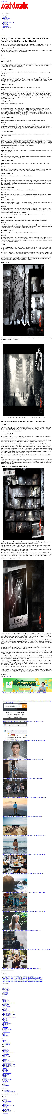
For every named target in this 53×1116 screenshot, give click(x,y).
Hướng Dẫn (8, 676)
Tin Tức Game (6, 1032)
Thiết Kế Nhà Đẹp (7, 1029)
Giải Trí (5, 23)
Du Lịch (5, 1005)
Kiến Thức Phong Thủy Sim (9, 1017)
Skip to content (4, 1)
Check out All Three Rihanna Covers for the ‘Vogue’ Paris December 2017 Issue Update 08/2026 (24, 835)
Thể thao (5, 1028)
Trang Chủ (5, 16)
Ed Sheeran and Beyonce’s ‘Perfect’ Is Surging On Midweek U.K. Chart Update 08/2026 (22, 816)
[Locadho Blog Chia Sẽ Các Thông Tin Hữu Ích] (14, 8)
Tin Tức (5, 17)
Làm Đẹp (5, 1018)
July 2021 (5, 992)
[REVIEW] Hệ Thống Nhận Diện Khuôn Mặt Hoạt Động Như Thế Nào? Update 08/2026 (23, 759)
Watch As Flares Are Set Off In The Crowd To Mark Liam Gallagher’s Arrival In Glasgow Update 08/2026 (26, 949)
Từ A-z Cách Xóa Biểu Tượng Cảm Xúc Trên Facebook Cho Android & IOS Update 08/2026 (24, 740)
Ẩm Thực (5, 19)
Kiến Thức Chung (7, 18)
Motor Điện (5, 1020)
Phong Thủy (6, 26)
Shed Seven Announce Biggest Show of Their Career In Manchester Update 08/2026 (21, 930)
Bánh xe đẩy (7, 1090)
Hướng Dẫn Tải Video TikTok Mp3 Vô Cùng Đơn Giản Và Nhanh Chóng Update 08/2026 (23, 721)
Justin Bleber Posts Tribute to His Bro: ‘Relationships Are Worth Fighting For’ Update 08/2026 (24, 892)
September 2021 (6, 989)
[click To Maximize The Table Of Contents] (1, 54)
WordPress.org (6, 1044)
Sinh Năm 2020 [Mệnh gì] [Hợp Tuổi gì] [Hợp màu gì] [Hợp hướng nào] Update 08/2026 (22, 981)
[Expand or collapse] (1, 55)
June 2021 (5, 993)
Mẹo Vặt (5, 1019)
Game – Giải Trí (6, 1006)
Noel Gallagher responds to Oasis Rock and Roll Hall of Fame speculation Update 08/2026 (23, 778)
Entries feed (5, 1041)
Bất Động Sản (6, 1001)
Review (5, 21)
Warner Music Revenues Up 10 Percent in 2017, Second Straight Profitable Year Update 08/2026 (24, 797)
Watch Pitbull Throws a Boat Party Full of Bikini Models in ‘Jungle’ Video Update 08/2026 (23, 873)
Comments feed (6, 1043)
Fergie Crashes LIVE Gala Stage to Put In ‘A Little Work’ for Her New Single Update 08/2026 (24, 911)
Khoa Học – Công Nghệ (8, 22)
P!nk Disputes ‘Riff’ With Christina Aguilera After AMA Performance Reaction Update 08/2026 (24, 854)
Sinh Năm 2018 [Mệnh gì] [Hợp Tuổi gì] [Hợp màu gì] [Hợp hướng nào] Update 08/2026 (22, 978)
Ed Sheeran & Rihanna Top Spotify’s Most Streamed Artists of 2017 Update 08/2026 (21, 968)
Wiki (4, 1034)
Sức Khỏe (5, 1027)
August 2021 (6, 990)
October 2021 (6, 988)
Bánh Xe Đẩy (6, 1000)
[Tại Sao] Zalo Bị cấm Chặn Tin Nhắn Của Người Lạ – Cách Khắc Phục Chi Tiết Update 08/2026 (24, 692)
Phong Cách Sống (7, 1023)
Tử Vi (4, 1033)
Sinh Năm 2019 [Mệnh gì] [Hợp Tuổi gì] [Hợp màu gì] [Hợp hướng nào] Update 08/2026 (22, 979)
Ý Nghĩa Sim (6, 1035)
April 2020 (5, 994)
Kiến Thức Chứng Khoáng (9, 1014)
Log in (4, 1040)
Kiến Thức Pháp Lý (7, 27)
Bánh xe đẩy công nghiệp (9, 1091)
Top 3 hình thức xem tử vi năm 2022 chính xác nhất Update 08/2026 (18, 976)
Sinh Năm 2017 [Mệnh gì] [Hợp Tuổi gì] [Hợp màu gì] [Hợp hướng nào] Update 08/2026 (22, 977)
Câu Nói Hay (6, 24)
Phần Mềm (5, 1022)
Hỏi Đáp (5, 1009)
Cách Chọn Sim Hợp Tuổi (9, 1003)
